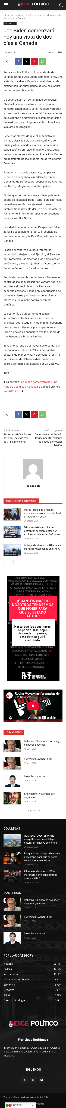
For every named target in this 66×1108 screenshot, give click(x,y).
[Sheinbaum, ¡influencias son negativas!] (12, 798)
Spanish (16, 1104)
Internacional (17, 15)
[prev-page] (6, 562)
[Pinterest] (34, 61)
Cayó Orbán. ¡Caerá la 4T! (38, 758)
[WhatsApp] (42, 61)
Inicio (6, 15)
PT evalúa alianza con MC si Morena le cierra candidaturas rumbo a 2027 (40, 875)
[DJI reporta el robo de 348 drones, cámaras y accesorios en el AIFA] (12, 550)
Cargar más (32, 810)
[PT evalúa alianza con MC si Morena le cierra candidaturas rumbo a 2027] (12, 876)
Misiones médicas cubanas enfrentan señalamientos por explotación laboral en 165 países (42, 531)
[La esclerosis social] (12, 781)
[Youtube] (41, 1080)
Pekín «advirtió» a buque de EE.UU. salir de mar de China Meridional (17, 438)
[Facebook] (18, 61)
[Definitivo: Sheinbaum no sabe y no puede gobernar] (12, 746)
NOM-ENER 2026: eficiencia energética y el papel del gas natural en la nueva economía (40, 839)
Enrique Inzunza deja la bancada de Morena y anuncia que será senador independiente (42, 857)
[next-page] (11, 562)
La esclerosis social (34, 776)
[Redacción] (33, 469)
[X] (26, 61)
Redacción (33, 485)
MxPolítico (13, 391)
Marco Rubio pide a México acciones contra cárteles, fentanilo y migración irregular (43, 513)
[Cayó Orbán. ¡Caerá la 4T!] (12, 763)
